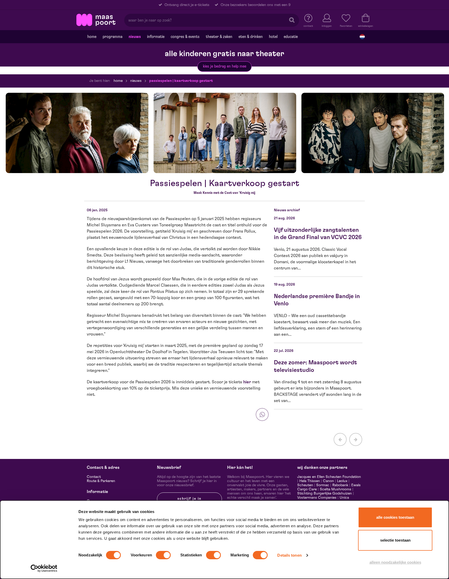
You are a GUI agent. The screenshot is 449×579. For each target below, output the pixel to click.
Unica (344, 497)
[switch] (163, 555)
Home (91, 37)
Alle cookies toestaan (395, 517)
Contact (94, 477)
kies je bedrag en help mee (224, 66)
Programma (112, 37)
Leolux (342, 481)
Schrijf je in (189, 499)
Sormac (322, 485)
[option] (77, 133)
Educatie (291, 37)
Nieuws (135, 37)
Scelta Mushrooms (335, 489)
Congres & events (185, 37)
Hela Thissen (309, 481)
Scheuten (305, 485)
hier (247, 382)
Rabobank (340, 485)
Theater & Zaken (219, 37)
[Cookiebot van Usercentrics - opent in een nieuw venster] (44, 568)
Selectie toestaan (395, 540)
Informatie (155, 37)
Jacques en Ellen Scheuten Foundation (329, 477)
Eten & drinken (251, 37)
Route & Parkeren (101, 481)
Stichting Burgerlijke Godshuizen (324, 493)
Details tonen (289, 555)
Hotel (273, 37)
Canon (328, 481)
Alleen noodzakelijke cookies (395, 562)
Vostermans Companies (316, 497)
